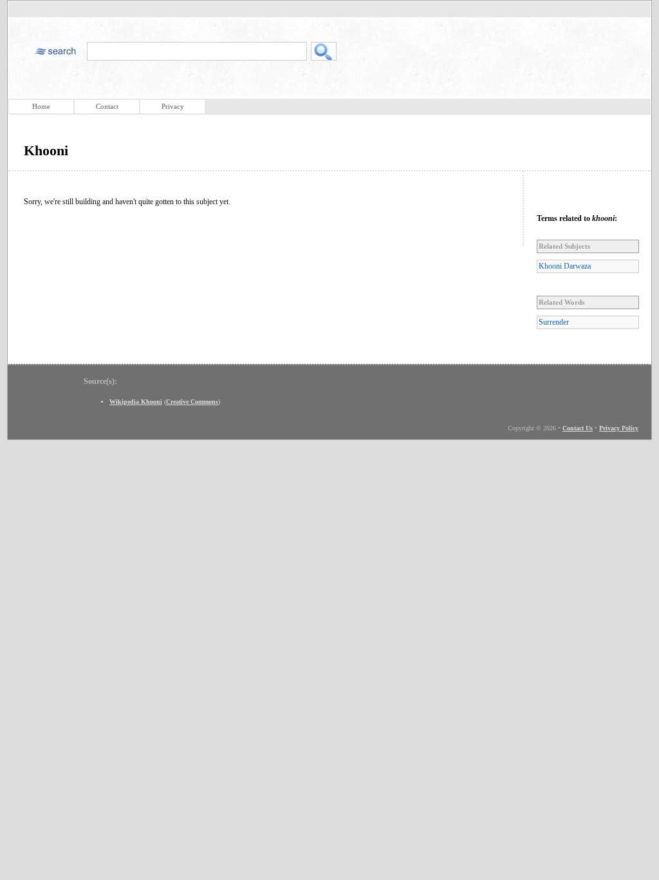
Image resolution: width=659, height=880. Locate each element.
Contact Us (577, 428)
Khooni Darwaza (565, 266)
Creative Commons (192, 401)
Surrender (554, 322)
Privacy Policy (618, 428)
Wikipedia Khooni (135, 401)
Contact (107, 106)
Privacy (173, 106)
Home (41, 106)
